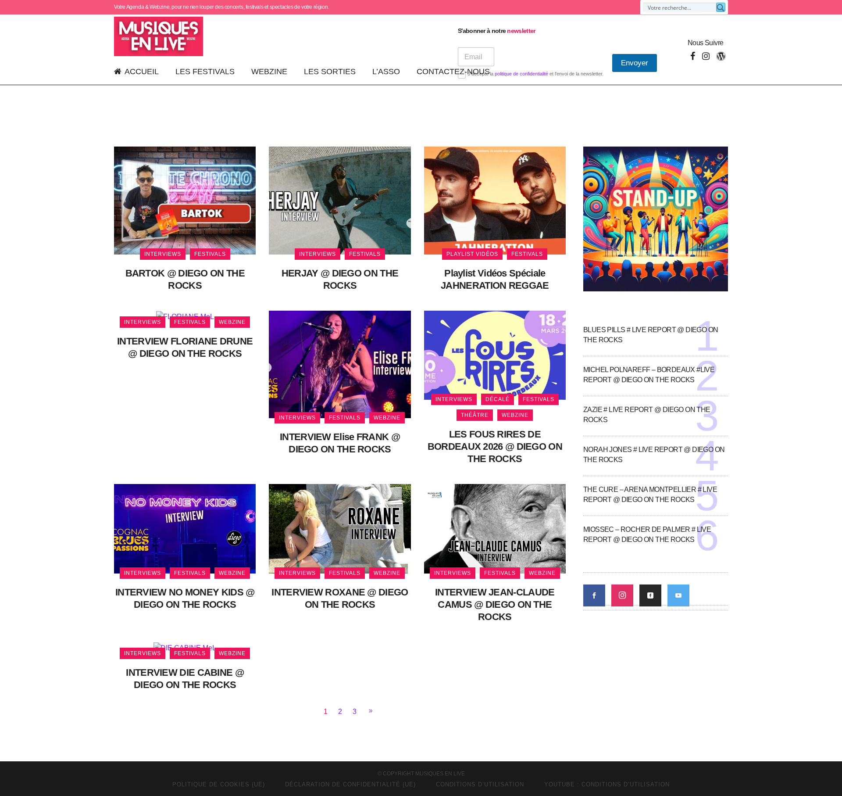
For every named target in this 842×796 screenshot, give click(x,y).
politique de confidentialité (521, 73)
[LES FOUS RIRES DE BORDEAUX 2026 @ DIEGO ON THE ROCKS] (495, 355)
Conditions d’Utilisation (480, 784)
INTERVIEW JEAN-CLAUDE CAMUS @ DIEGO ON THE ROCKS (494, 604)
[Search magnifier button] (720, 7)
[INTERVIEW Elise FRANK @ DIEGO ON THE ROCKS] (339, 364)
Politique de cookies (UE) (218, 784)
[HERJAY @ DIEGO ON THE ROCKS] (339, 200)
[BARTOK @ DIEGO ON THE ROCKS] (185, 200)
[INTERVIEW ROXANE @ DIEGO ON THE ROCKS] (339, 528)
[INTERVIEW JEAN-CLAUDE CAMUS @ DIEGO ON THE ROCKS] (495, 528)
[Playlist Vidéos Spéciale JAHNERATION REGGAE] (495, 200)
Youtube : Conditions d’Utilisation (607, 784)
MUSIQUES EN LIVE (440, 774)
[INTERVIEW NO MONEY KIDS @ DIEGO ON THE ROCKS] (185, 528)
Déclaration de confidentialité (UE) (350, 784)
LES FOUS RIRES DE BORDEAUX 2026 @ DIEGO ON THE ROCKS (495, 446)
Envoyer (634, 63)
